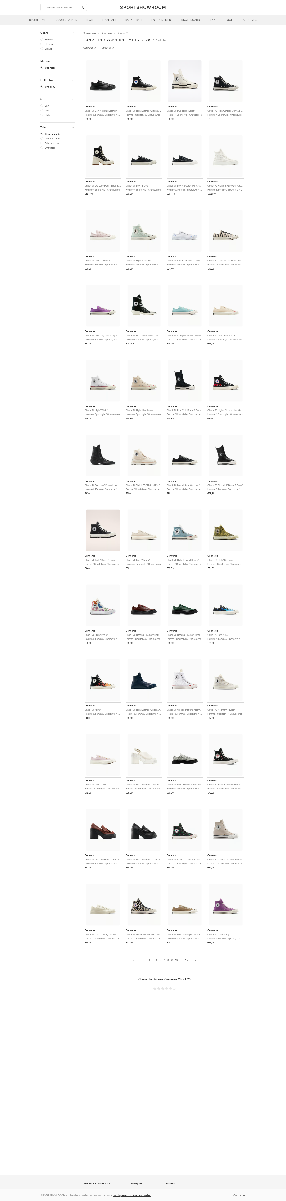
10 (176, 959)
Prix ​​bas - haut (52, 143)
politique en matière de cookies (132, 1195)
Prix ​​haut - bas (52, 138)
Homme (49, 44)
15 (186, 959)
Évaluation (50, 147)
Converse (50, 67)
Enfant (48, 48)
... (181, 959)
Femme (49, 39)
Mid (47, 110)
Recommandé (52, 134)
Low (47, 105)
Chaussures (90, 33)
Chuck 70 (50, 86)
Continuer (239, 1195)
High (47, 115)
